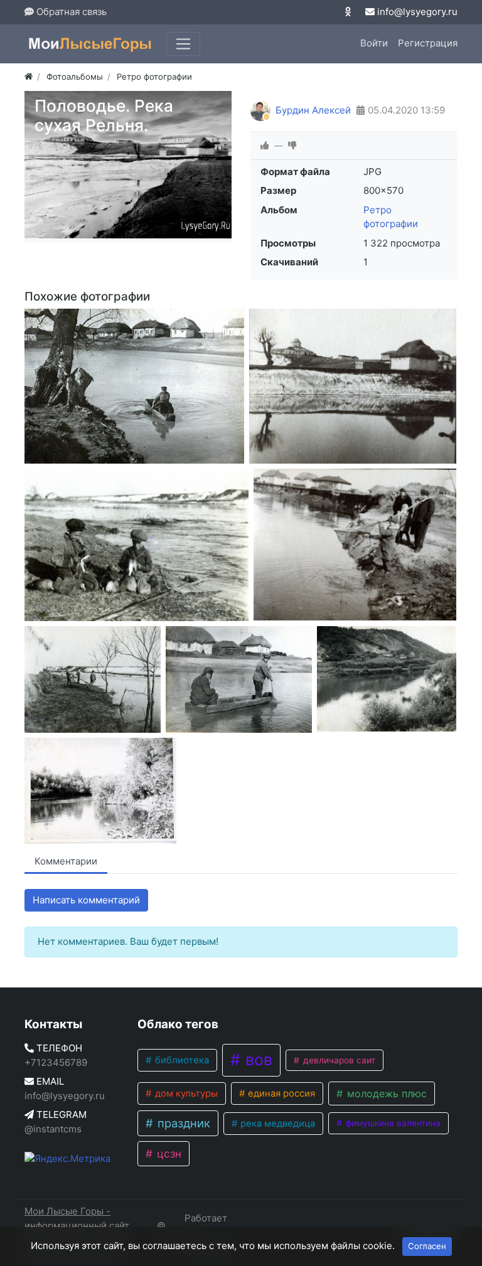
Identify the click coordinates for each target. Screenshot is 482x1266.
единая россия (280, 1093)
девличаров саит (338, 1060)
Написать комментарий (86, 900)
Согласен (427, 1246)
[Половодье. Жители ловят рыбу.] (355, 544)
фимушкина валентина (392, 1123)
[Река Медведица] (100, 791)
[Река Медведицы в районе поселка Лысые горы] (386, 678)
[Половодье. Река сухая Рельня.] (352, 386)
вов (256, 1059)
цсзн (167, 1153)
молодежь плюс (385, 1093)
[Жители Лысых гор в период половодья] (239, 679)
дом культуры (185, 1093)
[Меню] (183, 44)
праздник (182, 1123)
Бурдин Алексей (313, 110)
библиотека (181, 1060)
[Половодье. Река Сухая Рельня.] (134, 386)
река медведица (276, 1123)
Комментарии (66, 861)
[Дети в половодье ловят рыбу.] (136, 545)
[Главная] (28, 77)
